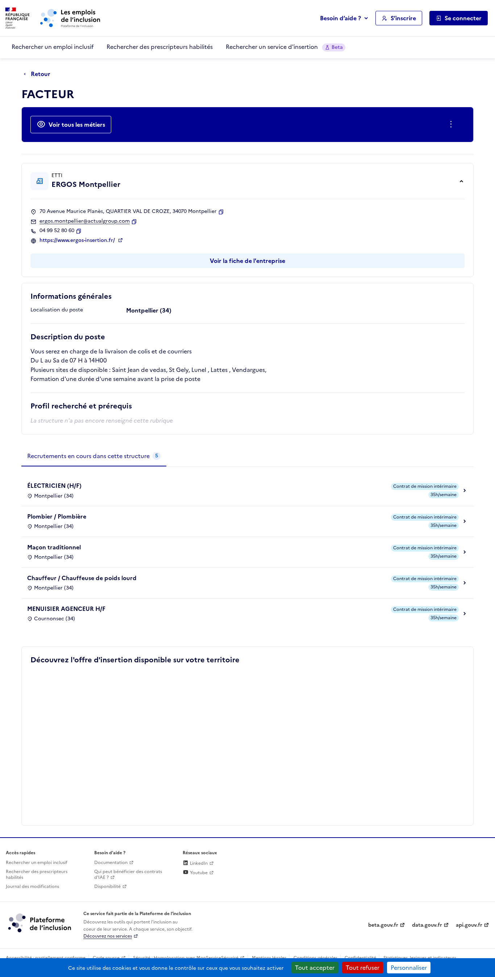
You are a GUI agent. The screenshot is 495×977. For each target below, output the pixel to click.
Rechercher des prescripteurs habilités (160, 46)
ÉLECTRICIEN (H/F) (54, 485)
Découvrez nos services (107, 936)
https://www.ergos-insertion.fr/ (77, 240)
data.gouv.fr (427, 925)
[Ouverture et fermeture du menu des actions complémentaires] (452, 124)
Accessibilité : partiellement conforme (46, 958)
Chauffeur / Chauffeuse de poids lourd (82, 578)
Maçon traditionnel (54, 547)
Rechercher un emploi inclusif (52, 46)
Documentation (111, 862)
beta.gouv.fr (383, 925)
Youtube (198, 872)
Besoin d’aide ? (340, 18)
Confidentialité (360, 958)
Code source (106, 958)
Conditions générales (315, 958)
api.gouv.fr (469, 925)
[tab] (93, 456)
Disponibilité (107, 886)
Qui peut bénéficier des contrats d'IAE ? (128, 874)
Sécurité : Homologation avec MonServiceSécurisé (185, 958)
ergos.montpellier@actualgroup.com (84, 221)
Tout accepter (314, 967)
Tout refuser (362, 967)
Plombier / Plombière (56, 516)
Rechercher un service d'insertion (284, 46)
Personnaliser (409, 967)
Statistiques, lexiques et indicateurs (419, 958)
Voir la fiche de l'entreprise (247, 260)
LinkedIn (198, 863)
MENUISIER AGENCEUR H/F (66, 608)
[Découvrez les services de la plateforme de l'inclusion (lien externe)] (40, 922)
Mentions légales (269, 958)
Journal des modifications (32, 886)
